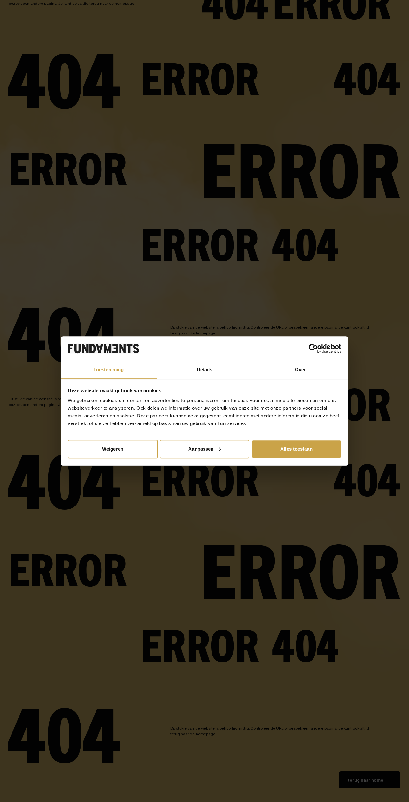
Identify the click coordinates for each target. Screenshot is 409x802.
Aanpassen (200, 449)
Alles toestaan (296, 449)
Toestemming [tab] (108, 369)
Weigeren (112, 449)
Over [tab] (300, 369)
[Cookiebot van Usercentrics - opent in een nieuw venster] (313, 348)
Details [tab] (204, 369)
